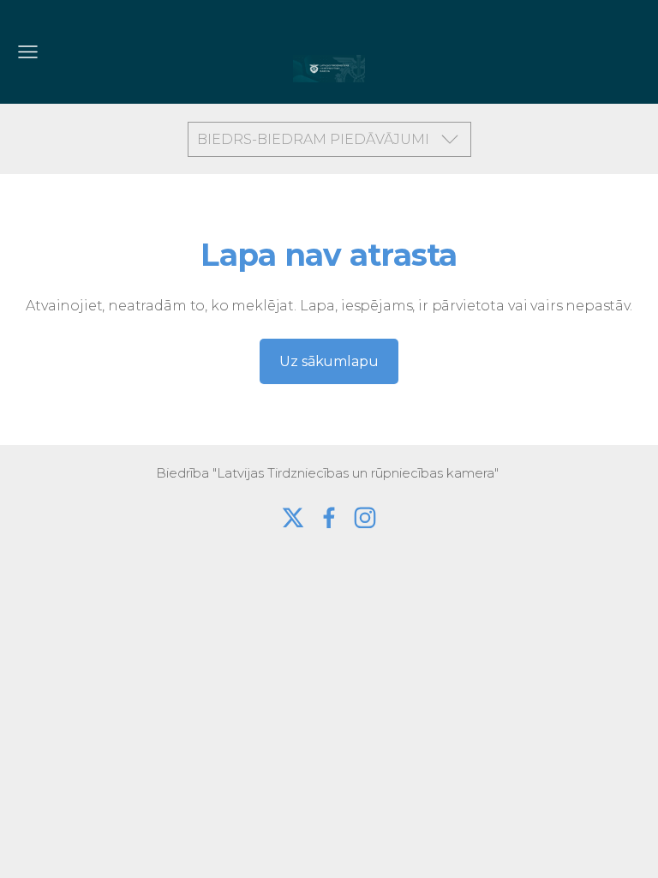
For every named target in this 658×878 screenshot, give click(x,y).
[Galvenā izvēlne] (27, 51)
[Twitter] (293, 517)
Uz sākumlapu (328, 361)
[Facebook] (329, 517)
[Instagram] (365, 517)
